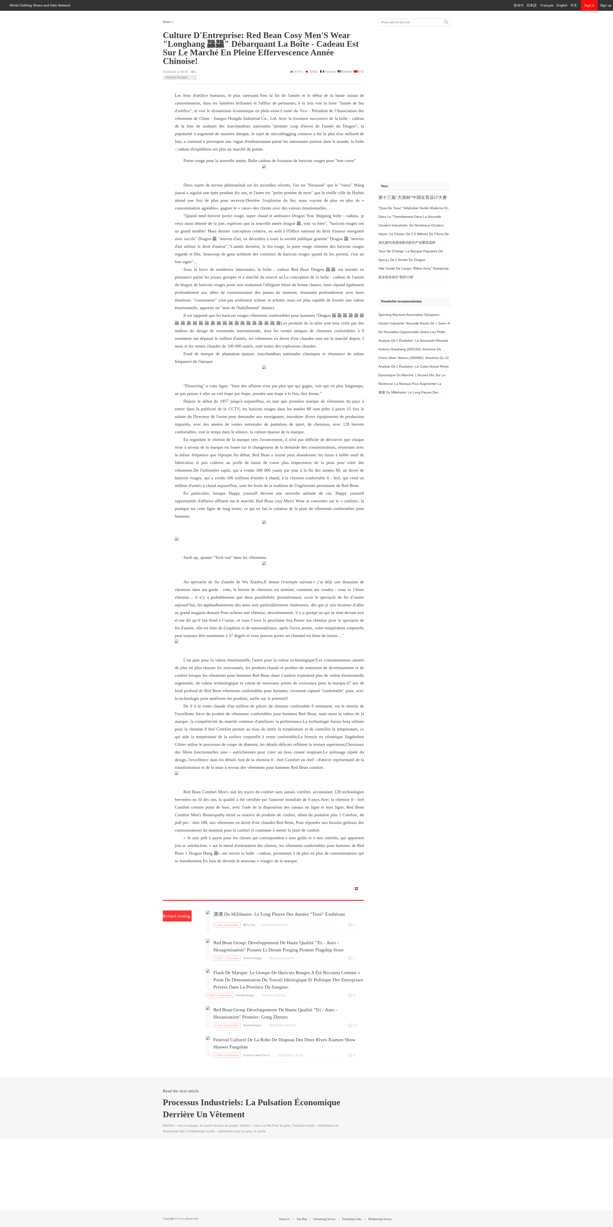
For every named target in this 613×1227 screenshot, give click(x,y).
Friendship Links (352, 1219)
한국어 (519, 5)
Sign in (589, 5)
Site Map (302, 1219)
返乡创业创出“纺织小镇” (396, 277)
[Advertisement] (414, 103)
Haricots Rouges (176, 77)
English (562, 5)
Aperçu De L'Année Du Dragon (401, 260)
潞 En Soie (249, 924)
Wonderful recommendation (401, 301)
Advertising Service (324, 1219)
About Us (284, 1219)
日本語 (532, 5)
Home (167, 22)
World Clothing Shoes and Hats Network (40, 5)
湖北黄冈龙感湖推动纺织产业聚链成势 (406, 242)
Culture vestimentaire (227, 924)
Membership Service (380, 1219)
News (384, 186)
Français (547, 5)
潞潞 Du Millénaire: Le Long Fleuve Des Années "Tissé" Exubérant (279, 914)
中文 (573, 5)
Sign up (606, 5)
